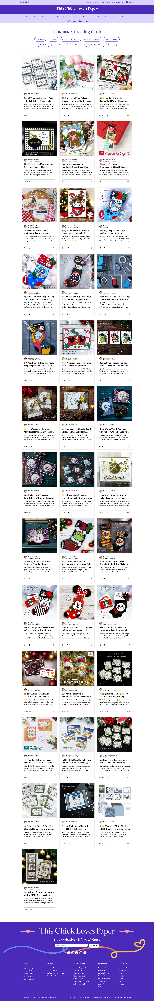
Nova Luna (53, 997)
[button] (28, 17)
